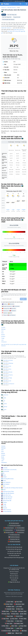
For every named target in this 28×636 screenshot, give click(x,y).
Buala (2, 457)
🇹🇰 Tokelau (4, 502)
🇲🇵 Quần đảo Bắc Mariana (7, 493)
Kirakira (3, 336)
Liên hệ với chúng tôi (14, 571)
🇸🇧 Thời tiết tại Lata (6, 381)
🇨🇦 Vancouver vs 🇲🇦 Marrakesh (9, 310)
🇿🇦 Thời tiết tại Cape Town (14, 534)
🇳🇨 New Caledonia (5, 482)
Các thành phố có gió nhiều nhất (14, 553)
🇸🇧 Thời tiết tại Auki (6, 366)
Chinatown (4, 342)
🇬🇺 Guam (3, 475)
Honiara (3, 327)
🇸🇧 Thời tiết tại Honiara (7, 361)
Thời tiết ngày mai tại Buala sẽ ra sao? (12, 428)
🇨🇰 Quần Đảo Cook (6, 495)
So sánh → (23, 298)
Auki (2, 331)
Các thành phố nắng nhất (14, 555)
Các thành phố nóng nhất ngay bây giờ (14, 547)
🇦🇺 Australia (4, 467)
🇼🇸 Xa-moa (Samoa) (6, 511)
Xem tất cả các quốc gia (19, 1)
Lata (2, 340)
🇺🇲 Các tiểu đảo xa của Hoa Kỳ (8, 469)
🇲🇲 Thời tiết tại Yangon (9, 532)
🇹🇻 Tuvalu (3, 506)
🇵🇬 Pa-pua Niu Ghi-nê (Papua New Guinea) (11, 487)
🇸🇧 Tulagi (3, 398)
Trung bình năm (16, 17)
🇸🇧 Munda (3, 410)
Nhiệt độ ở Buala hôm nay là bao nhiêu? (12, 434)
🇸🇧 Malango (4, 407)
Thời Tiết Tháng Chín (6, 17)
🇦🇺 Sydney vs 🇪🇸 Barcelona (8, 304)
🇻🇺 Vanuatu (4, 507)
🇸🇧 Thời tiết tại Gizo (6, 369)
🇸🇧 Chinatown (4, 395)
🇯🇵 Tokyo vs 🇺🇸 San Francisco (8, 315)
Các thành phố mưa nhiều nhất (14, 551)
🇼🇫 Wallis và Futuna (6, 509)
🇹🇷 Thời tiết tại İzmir (19, 532)
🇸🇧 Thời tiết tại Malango (7, 364)
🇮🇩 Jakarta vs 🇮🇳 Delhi (7, 312)
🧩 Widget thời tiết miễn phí (14, 582)
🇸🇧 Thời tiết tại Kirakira (7, 375)
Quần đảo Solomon (11, 7)
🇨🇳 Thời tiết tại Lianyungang (14, 541)
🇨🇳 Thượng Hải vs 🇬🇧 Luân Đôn (9, 308)
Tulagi (2, 338)
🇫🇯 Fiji (2, 473)
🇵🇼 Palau (3, 489)
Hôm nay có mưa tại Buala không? (11, 431)
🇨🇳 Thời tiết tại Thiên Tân (14, 539)
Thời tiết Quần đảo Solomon (8, 19)
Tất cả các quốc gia (14, 577)
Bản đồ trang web (14, 573)
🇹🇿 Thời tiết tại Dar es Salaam (14, 525)
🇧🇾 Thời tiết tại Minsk (19, 527)
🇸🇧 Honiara (4, 404)
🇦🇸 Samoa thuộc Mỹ (6, 500)
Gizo (2, 332)
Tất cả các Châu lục (14, 575)
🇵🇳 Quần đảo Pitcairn (6, 498)
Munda (3, 334)
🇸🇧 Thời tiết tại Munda (6, 372)
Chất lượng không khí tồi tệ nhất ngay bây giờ (14, 557)
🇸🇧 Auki (3, 401)
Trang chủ (3, 7)
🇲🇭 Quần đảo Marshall (6, 497)
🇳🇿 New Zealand (5, 484)
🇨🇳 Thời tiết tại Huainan (9, 527)
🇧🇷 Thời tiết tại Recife (8, 530)
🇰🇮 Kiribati (3, 476)
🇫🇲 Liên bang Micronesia (7, 478)
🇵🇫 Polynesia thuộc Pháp (7, 491)
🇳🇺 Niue (3, 486)
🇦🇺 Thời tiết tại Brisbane (19, 530)
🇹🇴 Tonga (3, 504)
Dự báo (3, 14)
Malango (3, 329)
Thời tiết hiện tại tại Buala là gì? (10, 421)
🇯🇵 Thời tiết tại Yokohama (14, 537)
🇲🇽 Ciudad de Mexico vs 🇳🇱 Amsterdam (10, 306)
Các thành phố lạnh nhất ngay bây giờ (14, 549)
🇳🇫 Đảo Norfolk (5, 471)
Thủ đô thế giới (14, 580)
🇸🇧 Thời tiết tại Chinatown (7, 384)
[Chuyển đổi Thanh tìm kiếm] (20, 4)
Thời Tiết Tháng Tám (11, 14)
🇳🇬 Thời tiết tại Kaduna (14, 523)
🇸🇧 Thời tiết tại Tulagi (6, 378)
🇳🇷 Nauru (3, 480)
